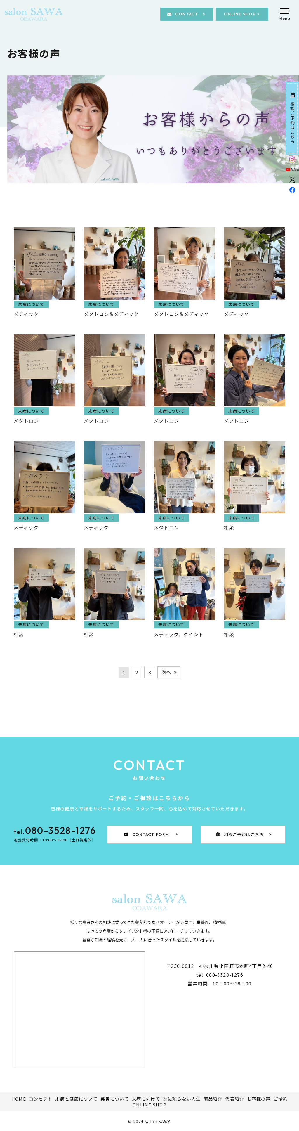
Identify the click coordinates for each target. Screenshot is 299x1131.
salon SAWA (158, 1121)
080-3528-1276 (224, 974)
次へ (166, 672)
